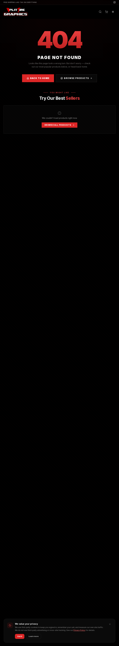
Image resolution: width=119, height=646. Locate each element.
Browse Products (76, 78)
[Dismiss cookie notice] (110, 624)
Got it (19, 636)
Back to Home (39, 78)
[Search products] (100, 11)
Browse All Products (58, 125)
